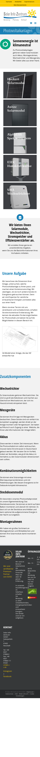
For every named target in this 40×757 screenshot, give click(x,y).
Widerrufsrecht (23, 694)
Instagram (7, 671)
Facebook (7, 676)
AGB (16, 694)
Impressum (30, 692)
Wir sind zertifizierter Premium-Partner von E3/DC (8, 571)
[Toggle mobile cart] (31, 23)
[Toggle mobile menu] (35, 23)
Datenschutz (9, 694)
